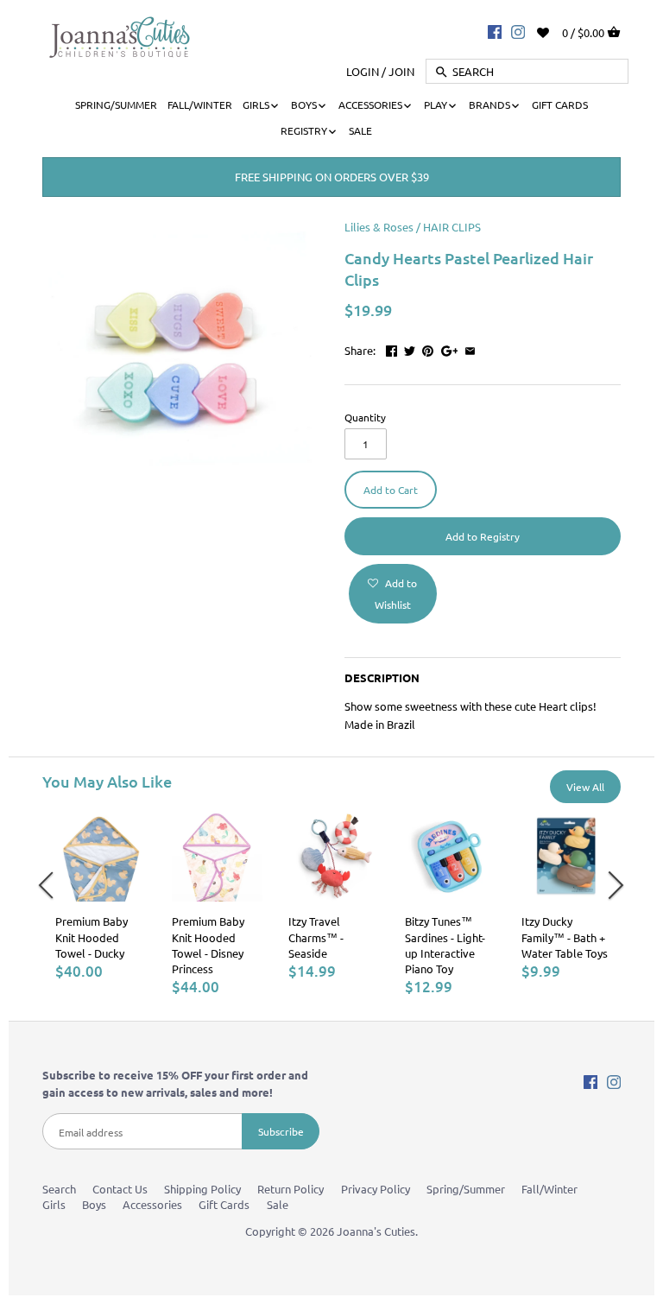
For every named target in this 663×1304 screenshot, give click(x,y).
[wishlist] (554, 30)
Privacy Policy (375, 1188)
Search (59, 1188)
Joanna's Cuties (376, 1231)
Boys (94, 1204)
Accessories (152, 1204)
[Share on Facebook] (391, 348)
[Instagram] (518, 31)
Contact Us (120, 1188)
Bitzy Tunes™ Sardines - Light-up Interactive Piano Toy (445, 945)
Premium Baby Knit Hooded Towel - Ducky (91, 936)
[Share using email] (470, 348)
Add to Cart (390, 490)
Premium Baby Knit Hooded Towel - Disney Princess (208, 945)
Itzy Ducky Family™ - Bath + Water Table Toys (564, 936)
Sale (277, 1204)
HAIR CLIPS (452, 226)
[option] (100, 895)
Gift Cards (224, 1204)
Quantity (365, 417)
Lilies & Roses (379, 226)
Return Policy (290, 1188)
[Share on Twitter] (409, 348)
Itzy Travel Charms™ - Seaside (316, 936)
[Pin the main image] (427, 348)
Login (362, 71)
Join (401, 71)
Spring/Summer (465, 1188)
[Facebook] (495, 31)
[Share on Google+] (449, 348)
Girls (54, 1204)
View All (585, 787)
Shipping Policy (202, 1188)
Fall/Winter (549, 1188)
